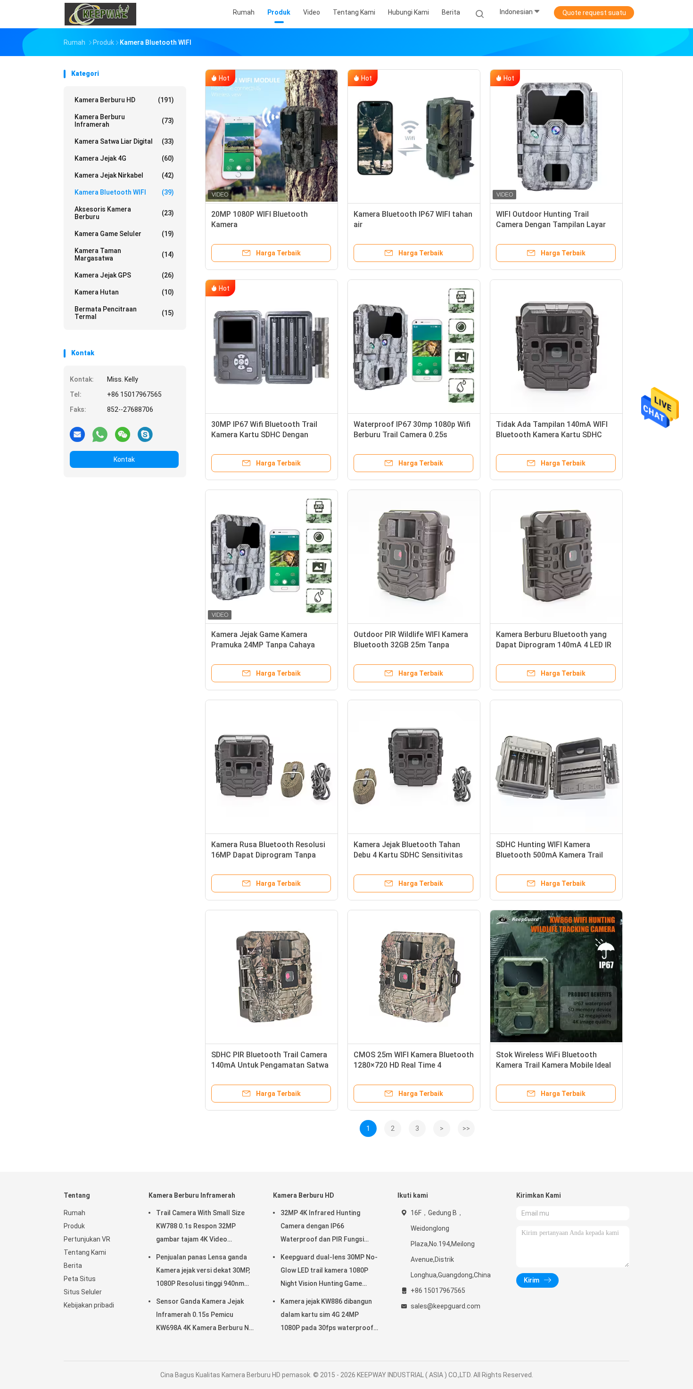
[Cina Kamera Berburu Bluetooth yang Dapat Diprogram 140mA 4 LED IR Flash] (556, 556)
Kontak (124, 459)
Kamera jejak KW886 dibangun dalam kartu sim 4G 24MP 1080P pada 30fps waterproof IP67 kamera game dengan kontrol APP (326, 1316)
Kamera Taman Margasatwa (124, 254)
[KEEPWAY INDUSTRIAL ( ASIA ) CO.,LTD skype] (145, 433)
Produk (74, 1226)
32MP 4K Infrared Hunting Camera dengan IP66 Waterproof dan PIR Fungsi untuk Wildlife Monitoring (322, 1227)
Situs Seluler (83, 1292)
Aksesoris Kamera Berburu (124, 213)
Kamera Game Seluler (124, 233)
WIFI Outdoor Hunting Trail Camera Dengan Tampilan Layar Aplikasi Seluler (551, 224)
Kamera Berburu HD (124, 100)
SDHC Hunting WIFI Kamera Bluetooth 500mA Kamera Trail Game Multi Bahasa (549, 855)
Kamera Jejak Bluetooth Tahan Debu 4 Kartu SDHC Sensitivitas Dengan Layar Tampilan (408, 855)
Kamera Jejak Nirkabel (124, 175)
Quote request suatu (594, 12)
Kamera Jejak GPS (124, 275)
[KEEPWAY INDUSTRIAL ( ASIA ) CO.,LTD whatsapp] (99, 433)
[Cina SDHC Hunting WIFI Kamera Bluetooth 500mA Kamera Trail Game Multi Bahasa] (556, 766)
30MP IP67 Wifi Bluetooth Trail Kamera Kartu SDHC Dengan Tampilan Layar (264, 434)
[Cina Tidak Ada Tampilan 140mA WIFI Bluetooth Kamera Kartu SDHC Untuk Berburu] (556, 346)
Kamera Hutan (124, 292)
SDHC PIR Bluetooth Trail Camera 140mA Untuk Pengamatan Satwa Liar (270, 1065)
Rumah (74, 1213)
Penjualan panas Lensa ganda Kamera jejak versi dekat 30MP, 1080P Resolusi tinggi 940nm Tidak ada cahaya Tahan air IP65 (203, 1271)
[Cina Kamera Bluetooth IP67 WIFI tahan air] (414, 136)
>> (466, 1128)
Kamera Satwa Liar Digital (124, 141)
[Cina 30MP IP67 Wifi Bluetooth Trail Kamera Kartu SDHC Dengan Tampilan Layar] (272, 346)
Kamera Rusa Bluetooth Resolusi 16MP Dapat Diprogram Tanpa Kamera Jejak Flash (268, 855)
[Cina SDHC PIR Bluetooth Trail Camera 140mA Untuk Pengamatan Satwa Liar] (272, 976)
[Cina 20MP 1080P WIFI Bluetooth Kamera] (272, 136)
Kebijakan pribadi (89, 1305)
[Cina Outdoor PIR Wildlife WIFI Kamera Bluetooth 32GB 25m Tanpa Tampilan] (414, 556)
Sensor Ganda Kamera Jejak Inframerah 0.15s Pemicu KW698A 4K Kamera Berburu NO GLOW (205, 1316)
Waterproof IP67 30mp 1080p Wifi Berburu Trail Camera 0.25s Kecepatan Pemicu (412, 434)
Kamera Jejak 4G (124, 158)
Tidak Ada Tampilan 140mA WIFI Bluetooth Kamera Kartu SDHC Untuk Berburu (552, 434)
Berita (73, 1265)
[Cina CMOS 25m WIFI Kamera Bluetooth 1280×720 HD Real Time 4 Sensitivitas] (414, 976)
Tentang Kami (85, 1252)
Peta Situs (80, 1279)
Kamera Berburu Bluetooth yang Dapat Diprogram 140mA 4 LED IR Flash (553, 645)
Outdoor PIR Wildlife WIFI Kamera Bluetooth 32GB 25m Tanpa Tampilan (411, 645)
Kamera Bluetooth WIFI (124, 192)
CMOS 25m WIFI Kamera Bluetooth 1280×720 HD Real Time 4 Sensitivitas (414, 1065)
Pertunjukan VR (87, 1239)
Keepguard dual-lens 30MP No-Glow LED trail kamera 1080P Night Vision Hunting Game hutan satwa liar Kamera (329, 1271)
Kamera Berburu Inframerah (124, 120)
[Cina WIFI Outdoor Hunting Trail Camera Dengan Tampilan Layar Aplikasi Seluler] (556, 136)
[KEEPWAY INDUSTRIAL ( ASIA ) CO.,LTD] (100, 14)
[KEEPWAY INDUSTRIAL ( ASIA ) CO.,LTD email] (77, 433)
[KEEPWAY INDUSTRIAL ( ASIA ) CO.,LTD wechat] (122, 433)
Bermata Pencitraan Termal (124, 312)
